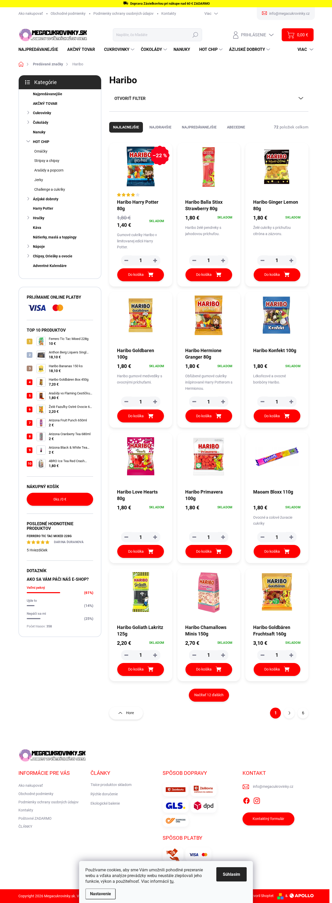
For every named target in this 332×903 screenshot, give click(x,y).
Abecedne (236, 127)
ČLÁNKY (25, 826)
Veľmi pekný (36, 588)
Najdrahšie (160, 127)
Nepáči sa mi (36, 613)
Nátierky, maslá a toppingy (55, 237)
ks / (59, 499)
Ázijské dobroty (45, 199)
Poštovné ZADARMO (35, 818)
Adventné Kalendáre (50, 266)
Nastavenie (100, 893)
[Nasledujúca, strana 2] (289, 713)
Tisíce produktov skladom (111, 785)
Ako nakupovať (30, 13)
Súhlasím (231, 874)
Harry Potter (43, 208)
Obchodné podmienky (68, 13)
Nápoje (39, 246)
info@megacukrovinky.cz (273, 786)
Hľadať (195, 35)
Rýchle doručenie (104, 794)
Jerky (38, 180)
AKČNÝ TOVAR (45, 103)
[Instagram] (257, 800)
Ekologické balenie (105, 803)
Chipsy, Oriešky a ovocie (52, 256)
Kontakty (168, 13)
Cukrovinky (42, 113)
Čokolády (40, 122)
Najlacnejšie (126, 127)
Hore (130, 713)
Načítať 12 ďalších (209, 695)
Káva (37, 227)
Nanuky (39, 132)
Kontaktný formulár (268, 819)
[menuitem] (40, 49)
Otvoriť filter (130, 98)
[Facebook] (246, 800)
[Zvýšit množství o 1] (155, 260)
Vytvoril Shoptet (261, 896)
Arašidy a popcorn (49, 170)
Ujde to (32, 601)
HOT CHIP (41, 142)
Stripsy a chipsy (46, 161)
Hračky (38, 218)
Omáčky (40, 151)
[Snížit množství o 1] (126, 260)
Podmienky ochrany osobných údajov (123, 13)
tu (172, 881)
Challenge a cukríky (49, 189)
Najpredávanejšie (47, 94)
